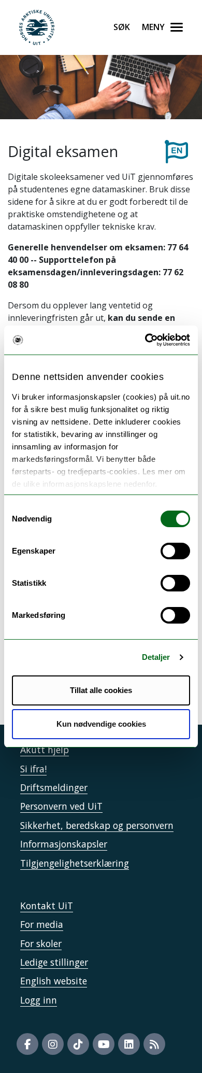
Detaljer (156, 657)
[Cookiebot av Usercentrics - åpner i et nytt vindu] (145, 340)
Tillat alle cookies (101, 690)
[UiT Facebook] (27, 1044)
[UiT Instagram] (53, 1044)
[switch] (175, 551)
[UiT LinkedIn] (129, 1044)
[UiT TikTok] (78, 1044)
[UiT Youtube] (103, 1044)
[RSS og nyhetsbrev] (154, 1044)
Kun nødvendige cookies (101, 723)
